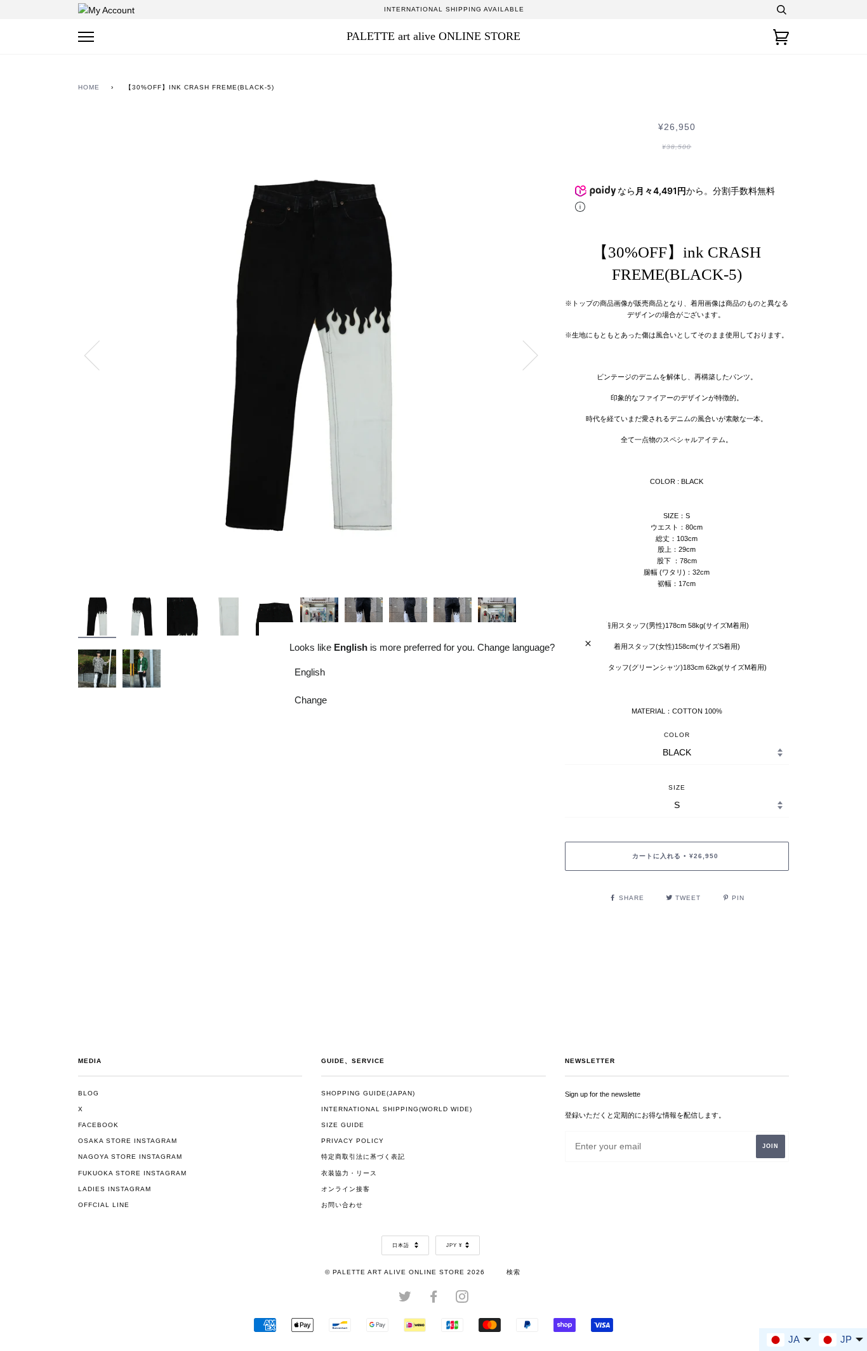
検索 (513, 1272)
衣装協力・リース (349, 1173)
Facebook (98, 1124)
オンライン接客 (345, 1188)
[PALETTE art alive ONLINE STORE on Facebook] (433, 1299)
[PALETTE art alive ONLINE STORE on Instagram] (462, 1299)
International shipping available (454, 9)
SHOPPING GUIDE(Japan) (368, 1093)
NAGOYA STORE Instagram (130, 1156)
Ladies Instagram (114, 1188)
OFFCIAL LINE (103, 1204)
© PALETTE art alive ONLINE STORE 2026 (405, 1272)
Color (677, 734)
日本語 (401, 1245)
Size (676, 787)
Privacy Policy (352, 1140)
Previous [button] (99, 354)
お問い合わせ (342, 1204)
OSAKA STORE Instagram (127, 1140)
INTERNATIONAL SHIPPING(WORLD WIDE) (396, 1109)
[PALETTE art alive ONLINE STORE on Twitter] (405, 1299)
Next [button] (523, 354)
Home (89, 87)
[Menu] (86, 37)
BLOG (88, 1093)
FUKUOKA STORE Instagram (132, 1173)
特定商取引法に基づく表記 (363, 1156)
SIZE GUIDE (342, 1124)
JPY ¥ (454, 1245)
